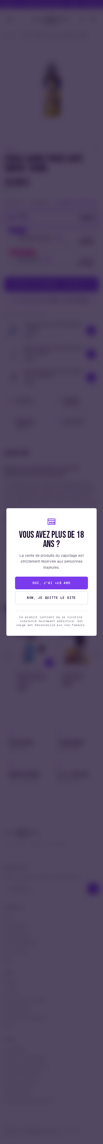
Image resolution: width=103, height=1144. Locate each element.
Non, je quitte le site (51, 598)
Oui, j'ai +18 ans (51, 583)
